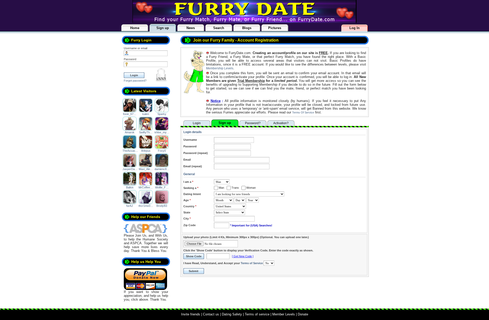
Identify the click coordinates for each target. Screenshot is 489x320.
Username (190, 139)
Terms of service (257, 314)
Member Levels (283, 314)
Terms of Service (252, 263)
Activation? (281, 123)
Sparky (161, 114)
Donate (303, 314)
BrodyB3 (161, 205)
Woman (251, 187)
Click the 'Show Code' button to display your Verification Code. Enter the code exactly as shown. (248, 250)
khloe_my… (162, 132)
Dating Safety (232, 314)
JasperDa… (130, 169)
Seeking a (190, 187)
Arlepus (146, 150)
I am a (188, 181)
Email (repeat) (192, 166)
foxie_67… (129, 114)
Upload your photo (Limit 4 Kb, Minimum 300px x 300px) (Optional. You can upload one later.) (246, 237)
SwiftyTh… (146, 132)
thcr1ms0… (146, 205)
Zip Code (189, 225)
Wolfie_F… (162, 187)
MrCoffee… (146, 187)
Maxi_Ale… (146, 169)
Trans (235, 187)
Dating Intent (192, 194)
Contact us (211, 314)
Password (130, 59)
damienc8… (162, 169)
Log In (354, 28)
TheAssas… (130, 150)
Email (187, 159)
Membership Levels (219, 68)
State (186, 212)
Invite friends (190, 314)
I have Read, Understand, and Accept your (223, 263)
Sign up (225, 123)
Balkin (129, 187)
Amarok (129, 132)
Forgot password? (135, 80)
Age (187, 200)
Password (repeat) (195, 153)
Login (197, 123)
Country (189, 206)
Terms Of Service (303, 112)
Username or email (135, 48)
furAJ (129, 205)
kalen (145, 114)
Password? (253, 123)
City (187, 218)
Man (221, 187)
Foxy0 (162, 150)
